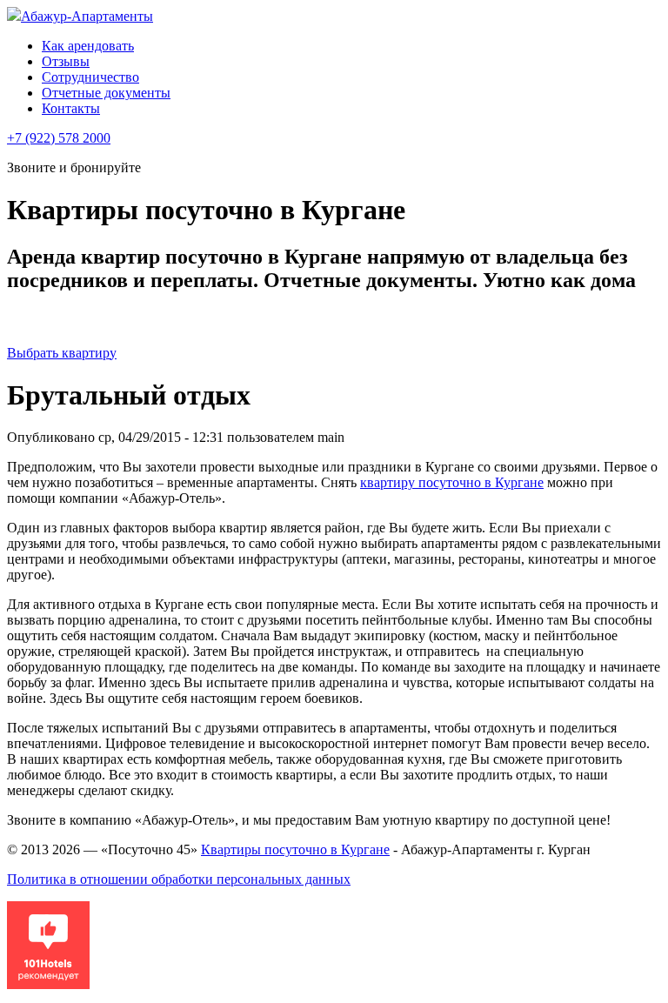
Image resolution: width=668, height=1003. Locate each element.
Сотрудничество (90, 77)
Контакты (71, 108)
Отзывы (66, 61)
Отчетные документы (106, 92)
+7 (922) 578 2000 (58, 137)
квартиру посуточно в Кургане (452, 482)
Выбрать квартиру (62, 352)
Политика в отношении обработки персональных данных (179, 879)
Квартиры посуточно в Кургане (295, 849)
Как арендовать (88, 45)
